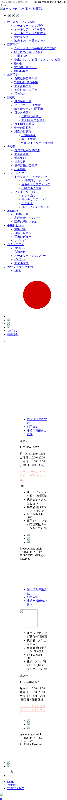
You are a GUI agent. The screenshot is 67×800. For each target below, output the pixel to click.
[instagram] (28, 542)
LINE (10, 781)
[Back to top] (1, 798)
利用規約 (32, 426)
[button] (32, 475)
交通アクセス (15, 788)
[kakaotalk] (28, 535)
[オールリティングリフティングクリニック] (1, 795)
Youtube (12, 784)
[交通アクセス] (11, 775)
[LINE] (8, 762)
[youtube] (28, 538)
